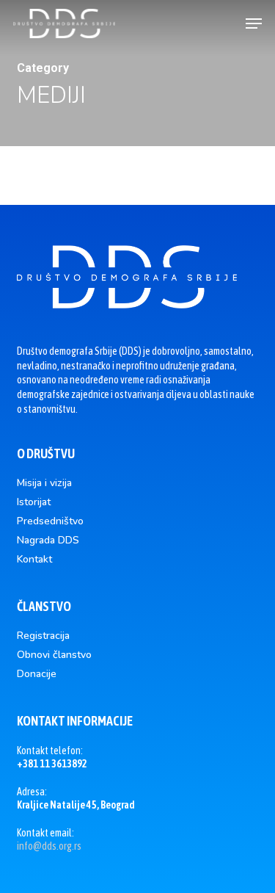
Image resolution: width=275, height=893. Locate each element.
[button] (254, 23)
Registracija (43, 636)
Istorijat (34, 502)
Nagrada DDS (48, 540)
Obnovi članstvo (54, 655)
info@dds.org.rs (49, 846)
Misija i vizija (44, 483)
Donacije (36, 674)
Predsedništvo (50, 521)
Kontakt (34, 559)
